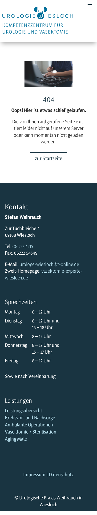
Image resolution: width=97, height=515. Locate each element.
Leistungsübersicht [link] (23, 411)
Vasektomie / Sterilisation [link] (30, 432)
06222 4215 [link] (23, 246)
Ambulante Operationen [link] (29, 425)
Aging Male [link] (16, 439)
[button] (92, 486)
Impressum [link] (34, 474)
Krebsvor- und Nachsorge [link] (30, 418)
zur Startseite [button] (48, 158)
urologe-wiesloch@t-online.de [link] (49, 264)
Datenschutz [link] (61, 474)
